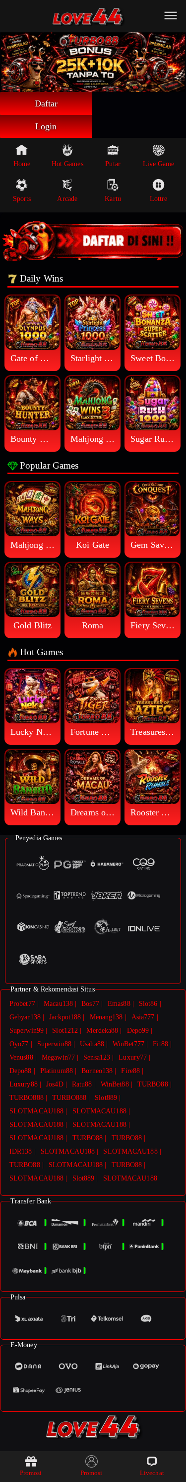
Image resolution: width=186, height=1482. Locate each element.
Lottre (159, 198)
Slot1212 (65, 1030)
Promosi (31, 1473)
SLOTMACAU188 (36, 1111)
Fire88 (130, 1071)
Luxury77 (133, 1057)
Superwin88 (54, 1044)
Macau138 (58, 1003)
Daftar (46, 103)
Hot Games (67, 164)
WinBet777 (128, 1044)
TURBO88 (152, 1084)
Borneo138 (97, 1071)
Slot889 (106, 1097)
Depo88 (20, 1071)
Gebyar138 (25, 1017)
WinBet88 (115, 1084)
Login (46, 126)
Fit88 (160, 1044)
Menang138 (106, 1017)
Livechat (152, 1473)
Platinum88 (56, 1071)
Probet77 (22, 1003)
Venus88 (21, 1057)
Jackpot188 (65, 1017)
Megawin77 (58, 1057)
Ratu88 (82, 1084)
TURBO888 (26, 1097)
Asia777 (143, 1017)
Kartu (113, 198)
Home (21, 164)
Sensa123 (96, 1057)
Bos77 (90, 1003)
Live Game (159, 164)
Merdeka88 (102, 1030)
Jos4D (54, 1084)
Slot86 (148, 1003)
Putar (113, 164)
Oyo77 (19, 1044)
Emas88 (119, 1003)
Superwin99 (26, 1030)
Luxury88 (23, 1084)
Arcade (67, 198)
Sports (22, 198)
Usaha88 (92, 1044)
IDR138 (20, 1151)
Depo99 (138, 1030)
